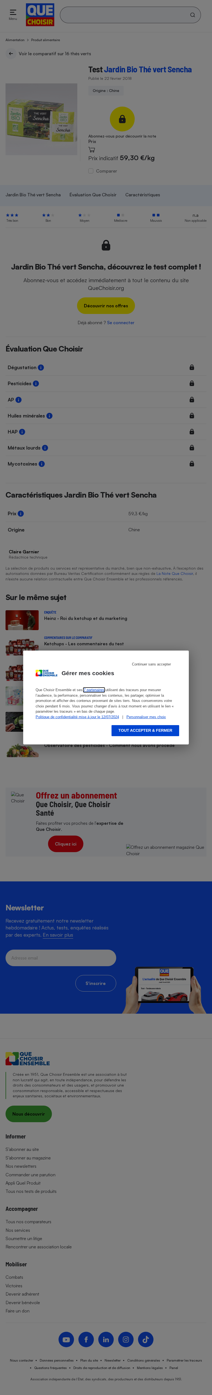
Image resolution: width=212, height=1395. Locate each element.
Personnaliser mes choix (146, 717)
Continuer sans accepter (151, 664)
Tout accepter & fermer (145, 730)
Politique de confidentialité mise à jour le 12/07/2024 (77, 717)
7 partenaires (94, 690)
